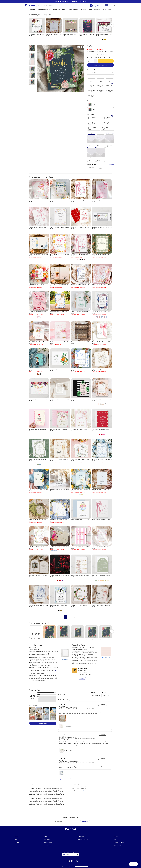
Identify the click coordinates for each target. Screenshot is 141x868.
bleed (54, 670)
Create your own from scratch (65, 658)
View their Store (81, 676)
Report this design (106, 657)
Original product (68, 726)
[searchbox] (64, 5)
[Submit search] (91, 5)
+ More (73, 667)
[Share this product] (78, 47)
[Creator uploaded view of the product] (60, 68)
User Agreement (78, 866)
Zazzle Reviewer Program (65, 710)
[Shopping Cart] (114, 5)
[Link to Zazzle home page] (30, 5)
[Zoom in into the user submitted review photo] (32, 710)
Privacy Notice (85, 866)
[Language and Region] (107, 5)
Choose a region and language (69, 852)
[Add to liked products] (82, 47)
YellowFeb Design (104, 54)
